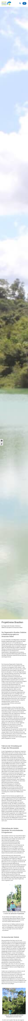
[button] (20, 3)
